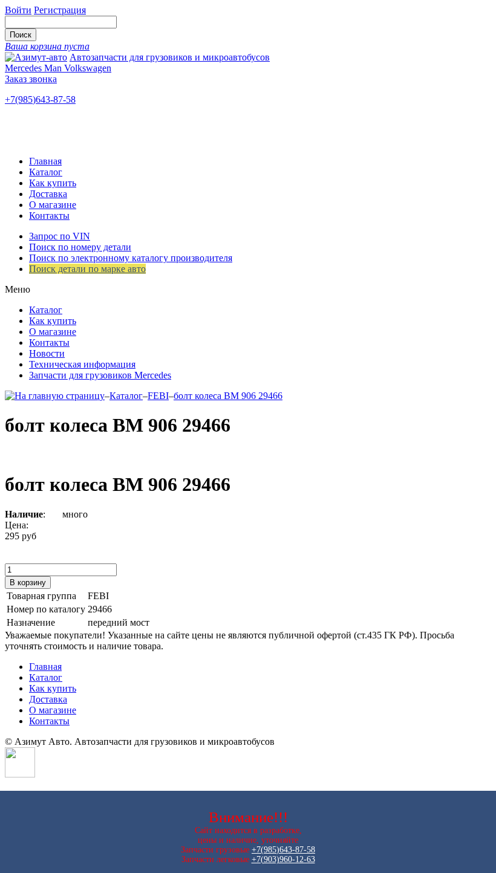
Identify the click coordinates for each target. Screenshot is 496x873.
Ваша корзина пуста (47, 46)
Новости (47, 353)
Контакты (49, 215)
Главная (45, 161)
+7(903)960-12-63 (283, 859)
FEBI (158, 396)
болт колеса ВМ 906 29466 (228, 396)
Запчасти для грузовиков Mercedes (100, 375)
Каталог (45, 172)
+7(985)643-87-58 (40, 99)
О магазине (52, 205)
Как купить (52, 183)
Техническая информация (82, 364)
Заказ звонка (31, 79)
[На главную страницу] (55, 396)
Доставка (48, 194)
